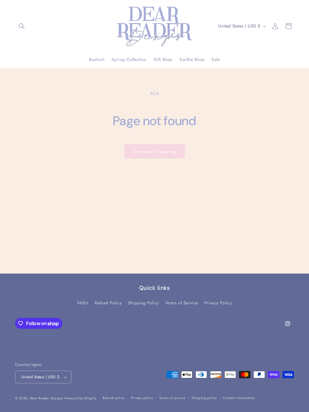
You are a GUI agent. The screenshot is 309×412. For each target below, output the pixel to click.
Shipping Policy (143, 303)
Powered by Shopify (81, 398)
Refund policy (114, 397)
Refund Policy (108, 303)
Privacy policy (142, 397)
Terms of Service (181, 303)
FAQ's (83, 303)
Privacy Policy (218, 303)
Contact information (239, 397)
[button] (21, 26)
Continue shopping (154, 151)
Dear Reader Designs (46, 398)
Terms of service (172, 397)
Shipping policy (204, 397)
